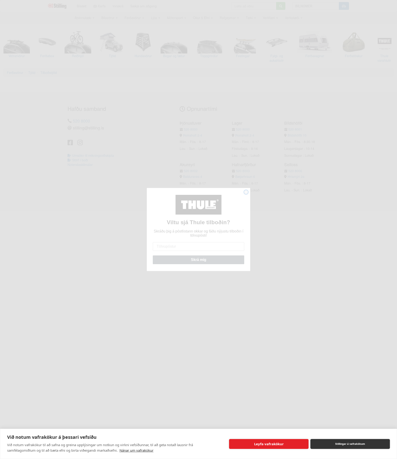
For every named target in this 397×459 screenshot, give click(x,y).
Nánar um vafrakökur (136, 450)
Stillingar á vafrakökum (350, 443)
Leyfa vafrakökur (269, 444)
